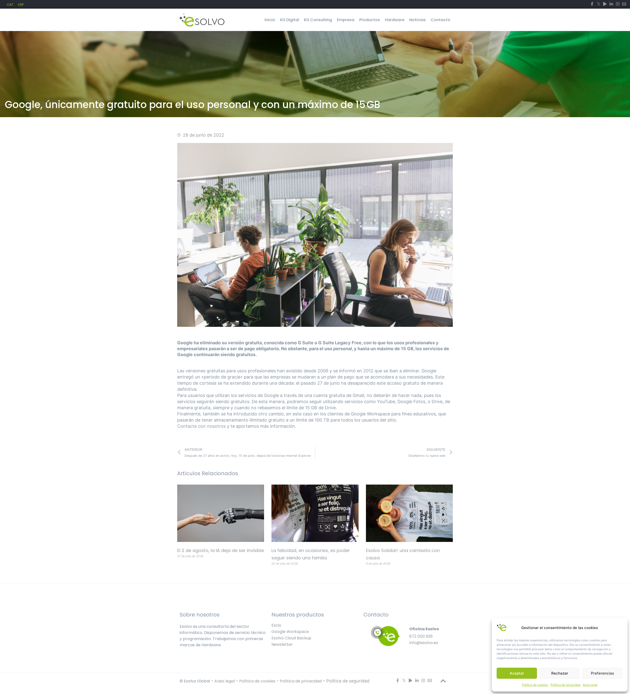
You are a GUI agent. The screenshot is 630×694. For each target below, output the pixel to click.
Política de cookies (535, 685)
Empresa (345, 20)
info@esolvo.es (423, 643)
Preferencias (602, 673)
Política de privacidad (565, 685)
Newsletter (282, 644)
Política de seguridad (347, 680)
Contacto (440, 20)
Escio (276, 625)
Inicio (270, 20)
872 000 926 (421, 636)
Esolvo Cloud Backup (291, 638)
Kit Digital (289, 20)
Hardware (394, 20)
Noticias (417, 20)
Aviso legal (590, 685)
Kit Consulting (318, 20)
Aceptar (517, 673)
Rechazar (559, 673)
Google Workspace (290, 631)
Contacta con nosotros (201, 426)
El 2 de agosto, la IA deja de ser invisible (220, 550)
